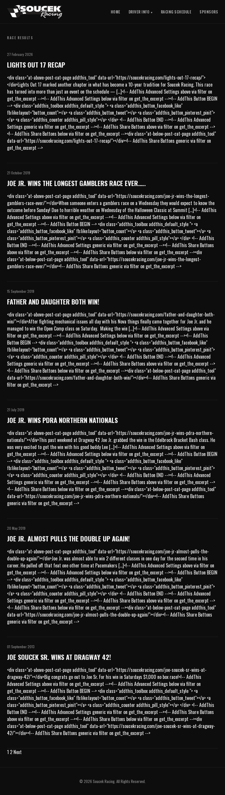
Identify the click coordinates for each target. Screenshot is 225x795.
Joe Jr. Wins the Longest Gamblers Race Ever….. (76, 183)
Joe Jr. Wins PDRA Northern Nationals (62, 420)
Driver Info (139, 12)
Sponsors (209, 12)
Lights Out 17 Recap (36, 64)
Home (115, 12)
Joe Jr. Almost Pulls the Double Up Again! (68, 538)
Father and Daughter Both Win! (53, 301)
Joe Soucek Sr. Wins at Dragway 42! (59, 657)
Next (17, 752)
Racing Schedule (176, 12)
